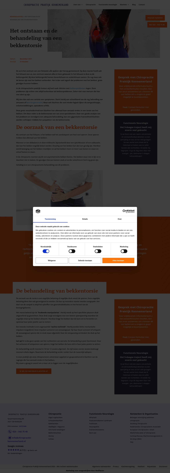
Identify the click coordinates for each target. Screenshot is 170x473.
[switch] (72, 251)
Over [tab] (120, 219)
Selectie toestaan (85, 260)
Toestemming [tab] (50, 219)
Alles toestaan (118, 260)
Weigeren (52, 260)
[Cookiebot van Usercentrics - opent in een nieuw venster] (124, 211)
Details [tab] (85, 219)
